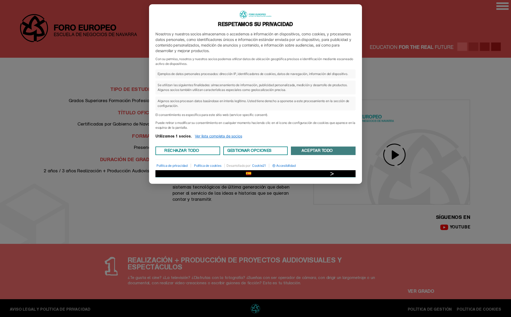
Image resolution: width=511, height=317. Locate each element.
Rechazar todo (181, 150)
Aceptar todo (317, 150)
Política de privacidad (172, 166)
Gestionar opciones (249, 150)
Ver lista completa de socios (218, 136)
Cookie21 (259, 166)
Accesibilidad (286, 166)
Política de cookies (207, 166)
